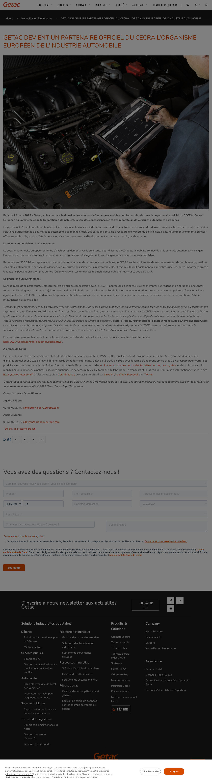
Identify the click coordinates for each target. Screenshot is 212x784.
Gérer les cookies (150, 771)
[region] (106, 772)
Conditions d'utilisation (63, 777)
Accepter (174, 771)
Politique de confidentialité (19, 777)
